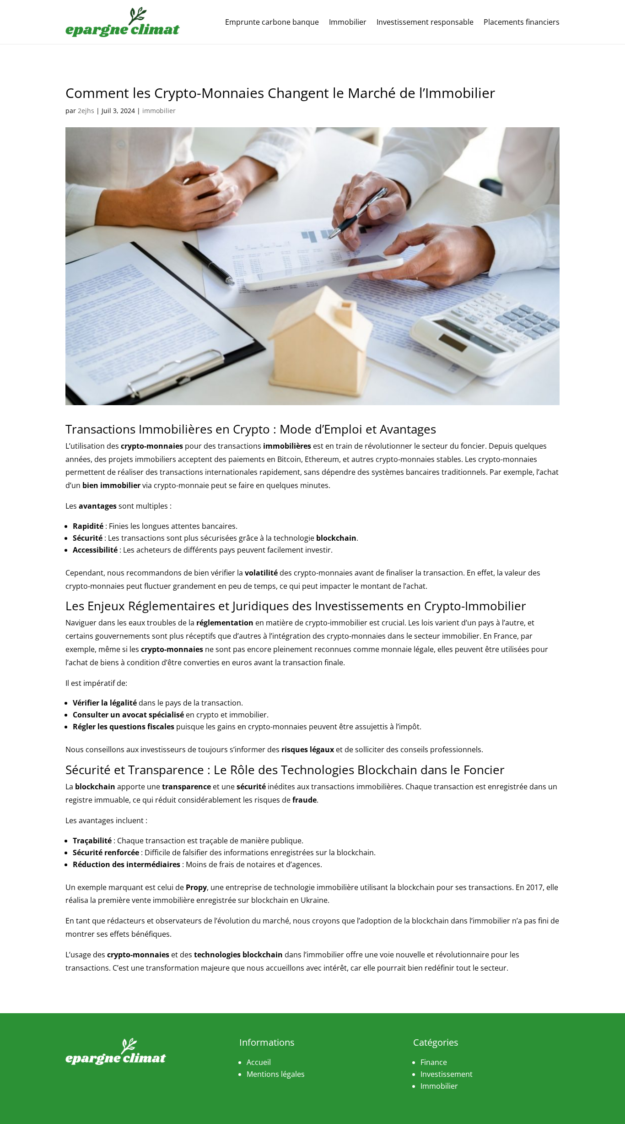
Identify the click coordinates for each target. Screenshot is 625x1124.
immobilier (159, 110)
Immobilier (347, 22)
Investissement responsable (425, 22)
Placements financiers (522, 22)
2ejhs (86, 110)
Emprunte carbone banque (272, 22)
